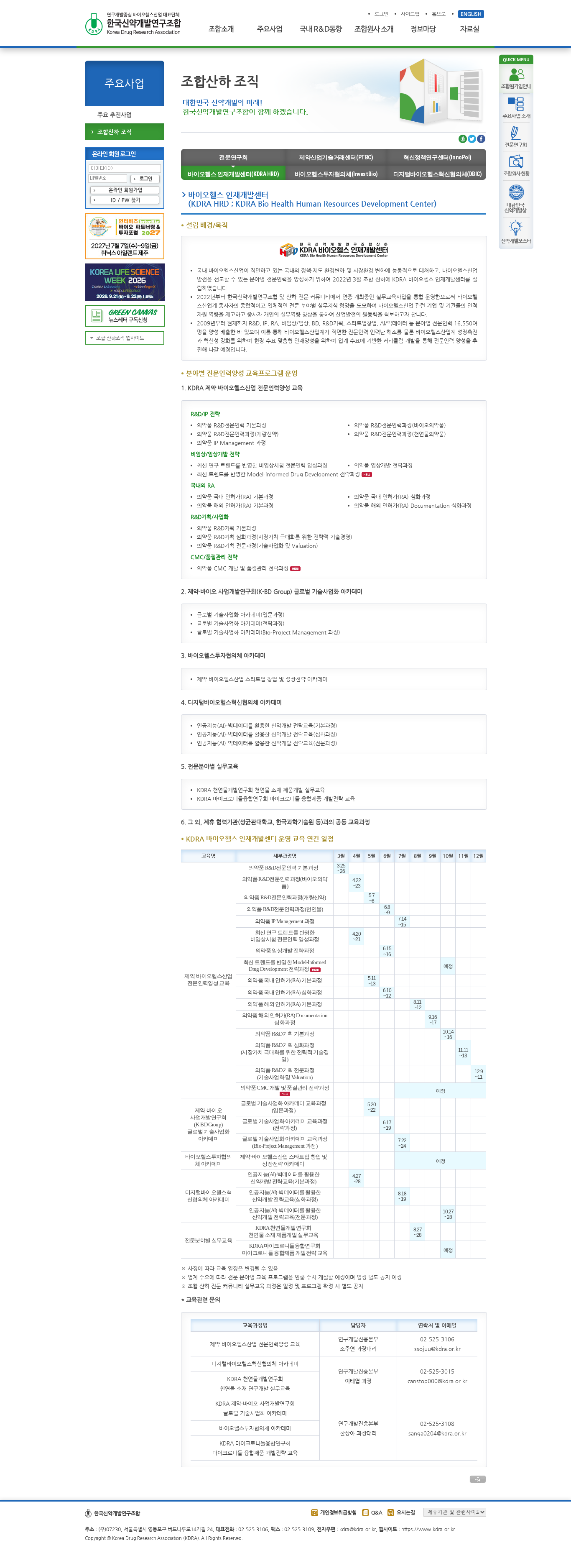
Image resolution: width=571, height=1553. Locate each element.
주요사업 (270, 29)
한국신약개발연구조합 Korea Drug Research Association (133, 24)
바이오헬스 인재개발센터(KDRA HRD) (233, 174)
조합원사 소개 (373, 29)
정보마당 (424, 29)
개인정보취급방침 (338, 1512)
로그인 (381, 14)
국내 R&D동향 (319, 29)
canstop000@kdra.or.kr (437, 1381)
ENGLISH (471, 14)
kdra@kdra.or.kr (357, 1529)
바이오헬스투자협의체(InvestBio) (336, 174)
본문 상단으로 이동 (477, 1479)
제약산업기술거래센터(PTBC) (336, 157)
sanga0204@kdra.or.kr (437, 1433)
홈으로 (439, 14)
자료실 (472, 29)
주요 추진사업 (114, 114)
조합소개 (223, 29)
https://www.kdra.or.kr (428, 1529)
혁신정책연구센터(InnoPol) (437, 157)
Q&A (376, 1512)
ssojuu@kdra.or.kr (437, 1349)
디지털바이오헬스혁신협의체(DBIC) (437, 174)
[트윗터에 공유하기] (472, 139)
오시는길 (406, 1512)
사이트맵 (410, 14)
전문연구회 (233, 157)
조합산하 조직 (114, 131)
